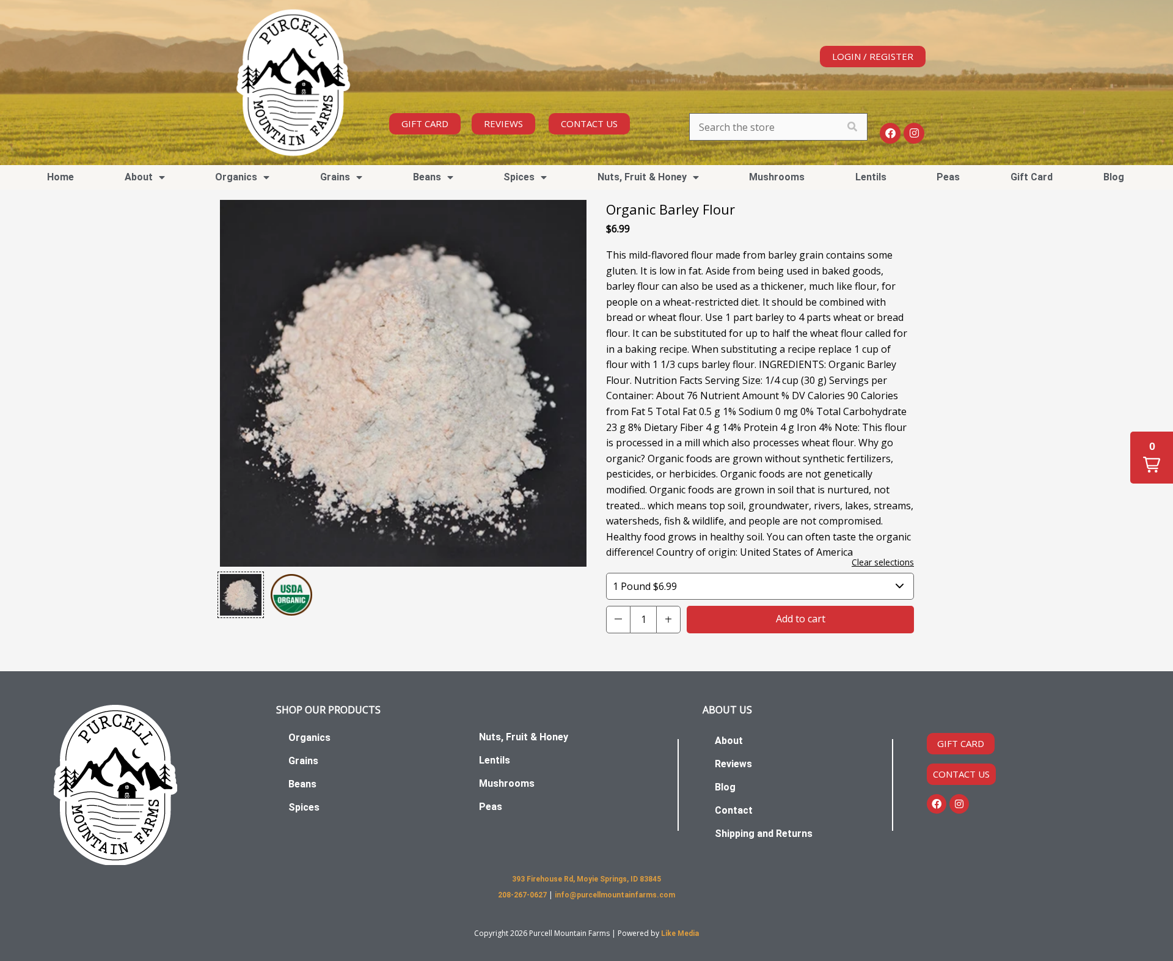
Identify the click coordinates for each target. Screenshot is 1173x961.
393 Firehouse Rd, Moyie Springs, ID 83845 (586, 879)
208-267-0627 (523, 895)
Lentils (870, 177)
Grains (303, 761)
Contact (734, 810)
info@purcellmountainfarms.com (615, 895)
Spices (304, 807)
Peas (948, 177)
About (729, 740)
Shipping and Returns (764, 833)
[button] (240, 595)
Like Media (680, 933)
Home (60, 177)
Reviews (733, 764)
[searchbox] (778, 127)
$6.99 (645, 586)
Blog (1113, 177)
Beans (302, 784)
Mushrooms (777, 177)
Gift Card (1031, 177)
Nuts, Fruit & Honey (642, 177)
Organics (309, 737)
